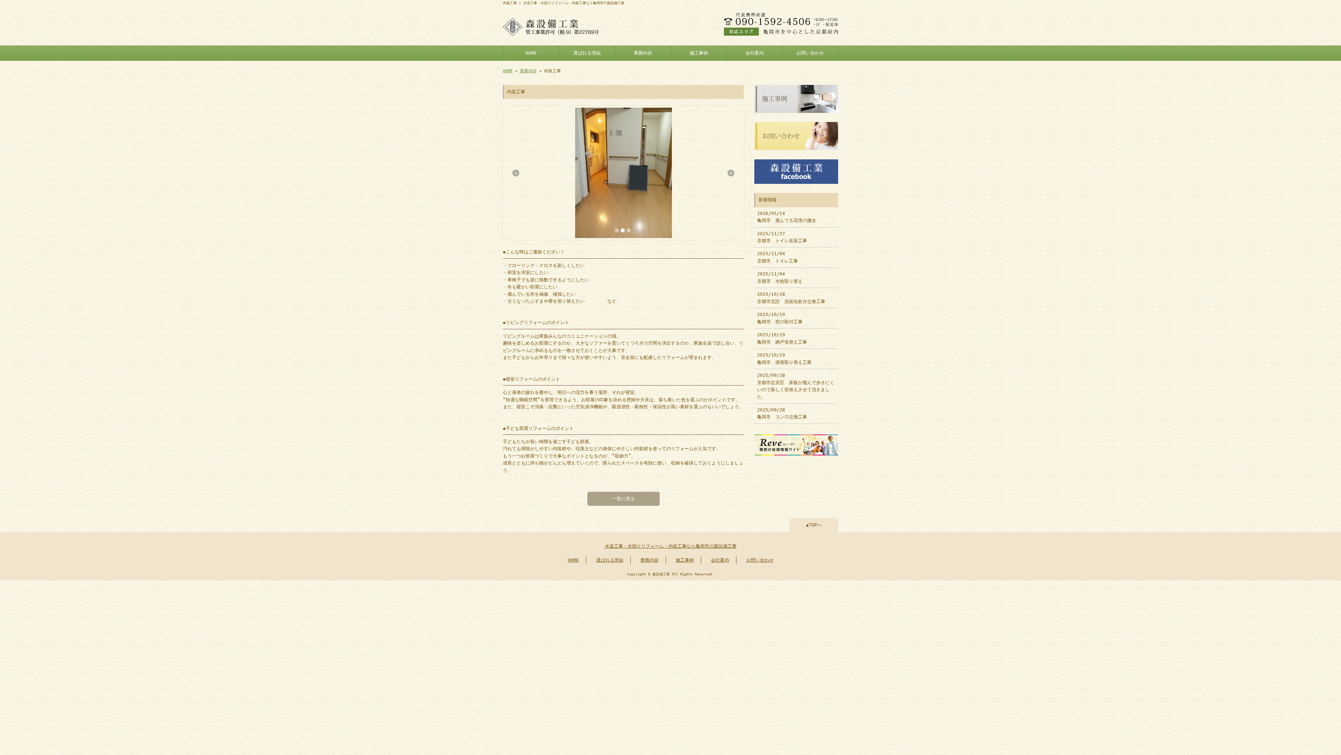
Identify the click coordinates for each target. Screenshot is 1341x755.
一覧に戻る (623, 498)
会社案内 (755, 53)
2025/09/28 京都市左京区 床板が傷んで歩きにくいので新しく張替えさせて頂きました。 (795, 386)
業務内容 (643, 53)
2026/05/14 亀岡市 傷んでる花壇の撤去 (786, 217)
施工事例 (699, 53)
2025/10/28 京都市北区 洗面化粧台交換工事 (791, 298)
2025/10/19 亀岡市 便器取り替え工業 (784, 358)
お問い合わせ (810, 53)
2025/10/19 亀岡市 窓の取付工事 (780, 318)
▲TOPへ (814, 524)
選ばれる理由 (587, 53)
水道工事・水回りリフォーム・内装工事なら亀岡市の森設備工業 (671, 546)
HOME (531, 53)
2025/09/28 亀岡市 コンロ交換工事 (782, 413)
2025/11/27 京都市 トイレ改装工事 (782, 237)
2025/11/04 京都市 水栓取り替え (780, 277)
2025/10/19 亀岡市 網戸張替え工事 (782, 338)
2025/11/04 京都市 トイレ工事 (777, 257)
